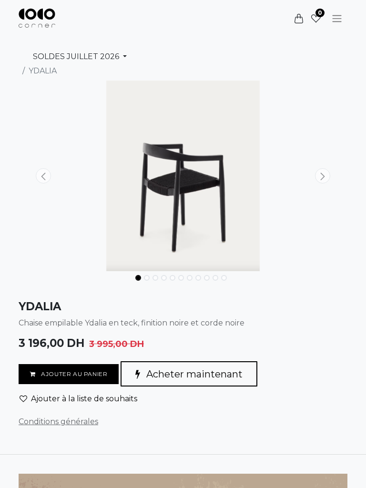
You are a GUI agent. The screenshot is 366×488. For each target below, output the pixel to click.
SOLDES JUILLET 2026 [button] (77, 56)
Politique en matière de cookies (80, 443)
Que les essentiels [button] (260, 472)
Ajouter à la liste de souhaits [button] (84, 398)
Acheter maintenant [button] (193, 374)
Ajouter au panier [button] (74, 373)
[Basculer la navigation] (336, 18)
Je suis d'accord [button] (319, 472)
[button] (43, 175)
